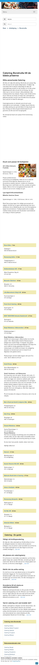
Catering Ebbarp (9, 635)
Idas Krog (7, 414)
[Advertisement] (19, 48)
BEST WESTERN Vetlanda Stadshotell (15, 316)
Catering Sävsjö (8, 647)
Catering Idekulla (9, 630)
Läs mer (17, 549)
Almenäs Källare (9, 523)
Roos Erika (7, 245)
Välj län (10, 19)
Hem (4, 28)
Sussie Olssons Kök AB (11, 464)
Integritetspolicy (16, 661)
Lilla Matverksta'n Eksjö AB (12, 292)
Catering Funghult (9, 633)
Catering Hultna (8, 626)
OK (37, 663)
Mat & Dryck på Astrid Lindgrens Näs (15, 402)
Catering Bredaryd (9, 654)
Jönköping (13, 28)
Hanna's (6, 452)
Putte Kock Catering (10, 304)
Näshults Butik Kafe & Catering (13, 475)
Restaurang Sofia (9, 257)
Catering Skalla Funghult (11, 628)
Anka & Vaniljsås (9, 487)
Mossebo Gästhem (10, 280)
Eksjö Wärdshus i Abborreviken (14, 328)
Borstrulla (23, 28)
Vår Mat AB (7, 511)
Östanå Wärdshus (9, 426)
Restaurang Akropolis (11, 499)
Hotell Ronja (8, 364)
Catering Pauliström (10, 652)
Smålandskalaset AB (10, 269)
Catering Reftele (9, 649)
